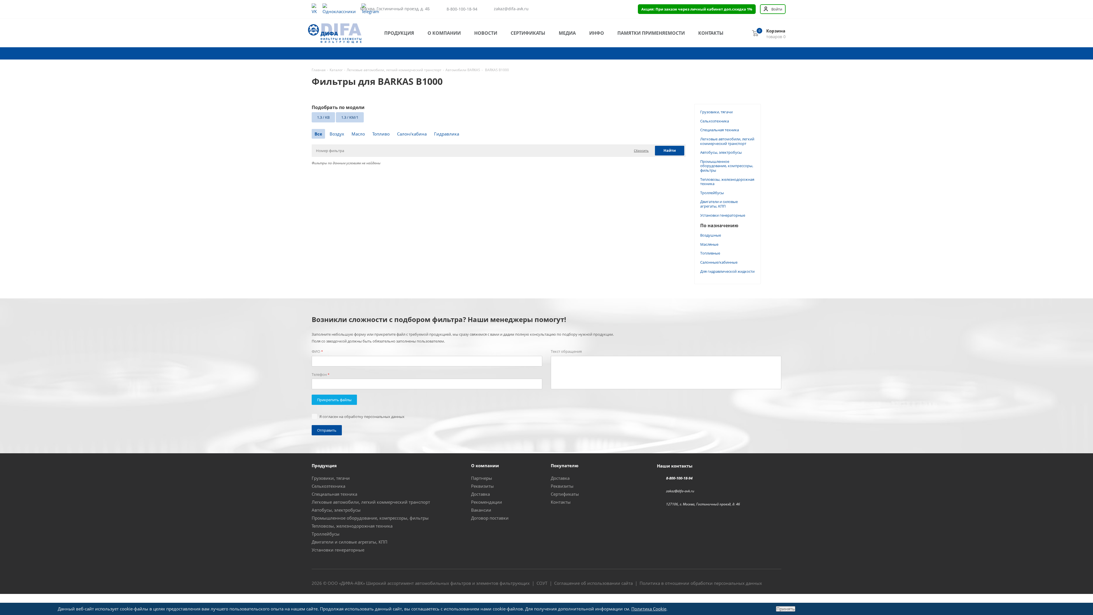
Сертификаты (528, 33)
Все (318, 134)
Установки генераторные (722, 215)
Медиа (567, 33)
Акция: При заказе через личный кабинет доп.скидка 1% (696, 9)
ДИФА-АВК (352, 583)
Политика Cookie (648, 609)
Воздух (337, 134)
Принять (785, 609)
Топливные (710, 253)
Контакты (711, 33)
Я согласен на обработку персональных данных (361, 416)
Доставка (480, 494)
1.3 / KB (323, 117)
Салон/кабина (412, 134)
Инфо (596, 33)
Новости (485, 33)
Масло (358, 134)
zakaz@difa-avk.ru (511, 8)
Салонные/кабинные (718, 262)
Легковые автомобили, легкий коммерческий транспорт (727, 141)
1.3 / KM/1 (349, 117)
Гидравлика (446, 134)
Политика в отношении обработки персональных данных (701, 583)
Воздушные (710, 235)
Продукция (399, 33)
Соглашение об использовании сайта (593, 583)
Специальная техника (719, 129)
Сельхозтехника (714, 121)
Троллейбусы (712, 192)
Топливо (381, 134)
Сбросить (641, 150)
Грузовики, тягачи (716, 111)
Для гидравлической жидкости (727, 271)
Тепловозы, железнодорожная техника (727, 181)
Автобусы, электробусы (721, 152)
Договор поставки (490, 518)
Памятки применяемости (651, 33)
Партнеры (481, 478)
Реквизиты (482, 486)
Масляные (709, 244)
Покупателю (564, 465)
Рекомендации (486, 502)
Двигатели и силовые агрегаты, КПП (719, 204)
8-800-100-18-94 (462, 9)
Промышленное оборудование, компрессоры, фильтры (726, 166)
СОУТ (542, 583)
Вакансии (481, 510)
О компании (444, 33)
